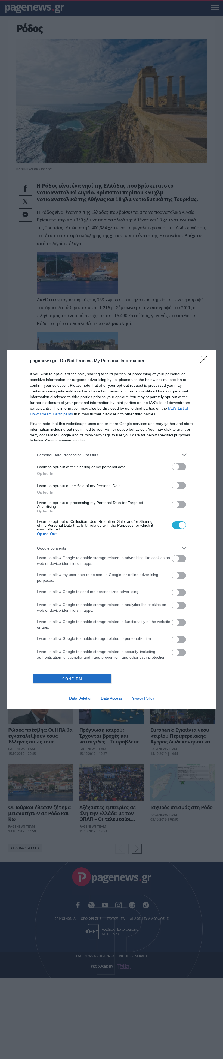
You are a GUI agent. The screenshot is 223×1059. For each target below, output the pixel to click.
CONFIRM (72, 679)
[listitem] (111, 455)
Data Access (111, 698)
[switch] (179, 466)
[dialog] (111, 529)
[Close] (205, 361)
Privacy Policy (142, 698)
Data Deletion (80, 698)
